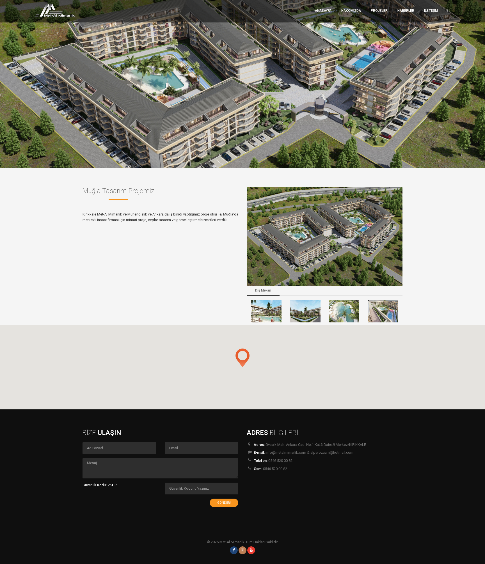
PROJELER (379, 11)
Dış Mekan (263, 290)
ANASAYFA (323, 11)
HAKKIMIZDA (351, 11)
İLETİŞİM (431, 11)
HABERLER (405, 11)
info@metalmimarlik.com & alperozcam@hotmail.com (309, 452)
